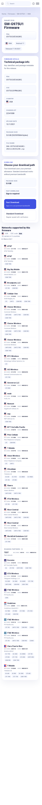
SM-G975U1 (21, 14)
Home (4, 14)
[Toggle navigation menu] (37, 3)
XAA (29, 14)
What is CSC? (7, 239)
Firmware (11, 14)
